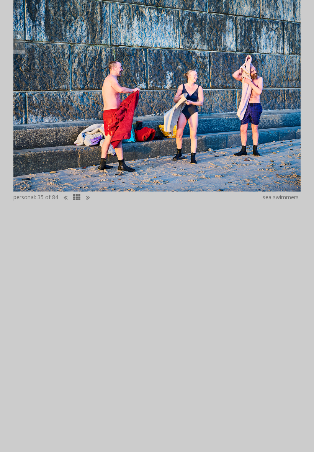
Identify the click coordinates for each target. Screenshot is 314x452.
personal (24, 197)
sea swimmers (281, 197)
